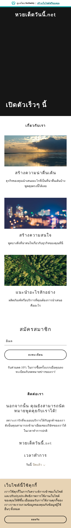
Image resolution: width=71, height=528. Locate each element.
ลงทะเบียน (35, 354)
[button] (43, 465)
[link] (35, 15)
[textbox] (35, 340)
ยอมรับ (35, 519)
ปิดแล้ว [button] (37, 464)
